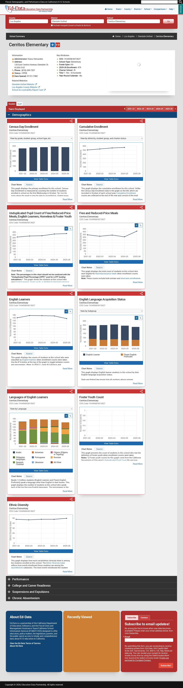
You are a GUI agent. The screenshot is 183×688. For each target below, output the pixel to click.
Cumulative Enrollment (126, 193)
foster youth (35, 282)
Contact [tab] (144, 617)
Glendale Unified (145, 36)
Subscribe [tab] (131, 617)
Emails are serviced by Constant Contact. (147, 659)
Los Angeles (129, 36)
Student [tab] (11, 104)
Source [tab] (29, 184)
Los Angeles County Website (24, 87)
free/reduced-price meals (106, 273)
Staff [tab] (19, 104)
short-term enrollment (130, 278)
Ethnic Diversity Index (55, 563)
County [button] (127, 9)
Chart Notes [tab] (16, 184)
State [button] (118, 9)
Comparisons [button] (160, 9)
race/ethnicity (17, 567)
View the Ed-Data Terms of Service (25, 643)
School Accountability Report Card (27, 89)
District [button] (137, 9)
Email (127, 637)
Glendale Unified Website (23, 84)
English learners (22, 282)
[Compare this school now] (57, 45)
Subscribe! (166, 665)
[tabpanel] (41, 193)
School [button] (147, 9)
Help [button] (171, 9)
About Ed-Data (16, 646)
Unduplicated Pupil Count (115, 460)
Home (109, 9)
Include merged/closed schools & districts (72, 25)
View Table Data (41, 179)
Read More (67, 199)
